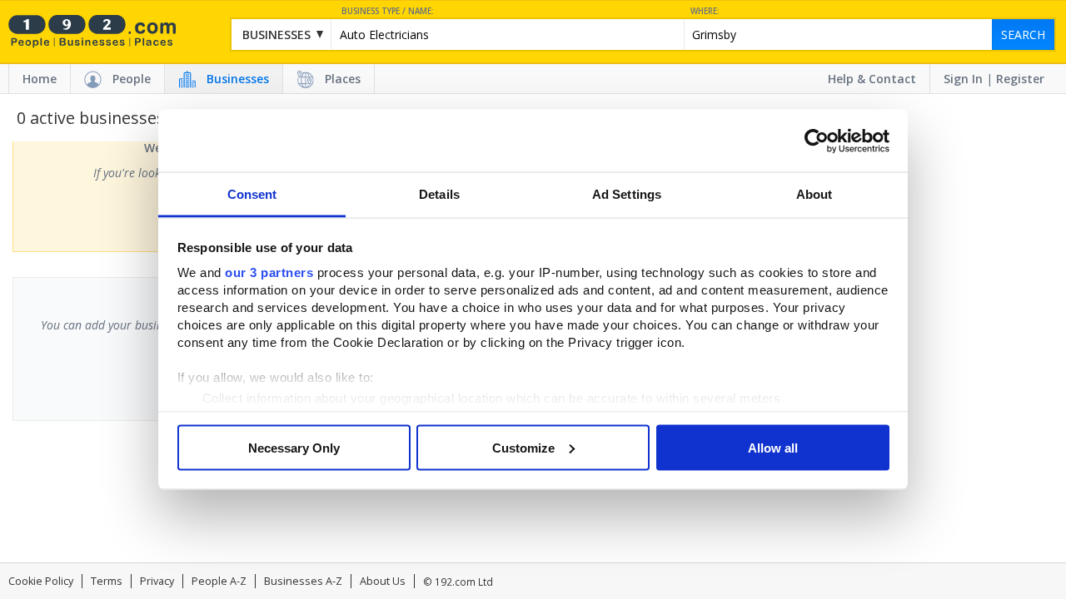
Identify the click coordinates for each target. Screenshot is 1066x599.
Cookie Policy (40, 581)
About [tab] (814, 194)
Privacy (157, 581)
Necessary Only (294, 447)
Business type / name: (387, 11)
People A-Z (219, 581)
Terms (106, 581)
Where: (705, 11)
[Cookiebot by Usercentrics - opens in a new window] (816, 140)
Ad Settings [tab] (626, 194)
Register (1020, 79)
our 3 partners (269, 272)
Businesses (238, 79)
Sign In (963, 79)
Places (343, 79)
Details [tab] (439, 194)
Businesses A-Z (303, 581)
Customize (523, 447)
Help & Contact (872, 79)
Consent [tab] (252, 194)
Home (39, 79)
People (131, 79)
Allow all (773, 447)
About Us (383, 581)
